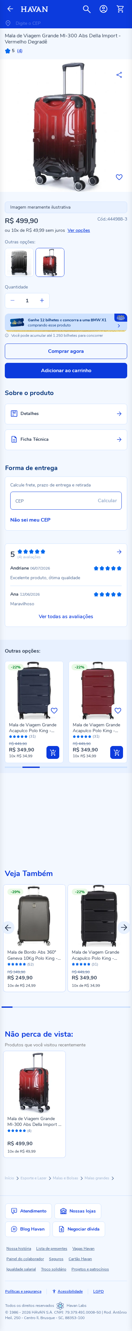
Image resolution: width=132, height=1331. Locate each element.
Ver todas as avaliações (66, 616)
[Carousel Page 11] (114, 1007)
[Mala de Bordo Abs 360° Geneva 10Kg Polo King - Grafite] (34, 916)
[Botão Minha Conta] (103, 9)
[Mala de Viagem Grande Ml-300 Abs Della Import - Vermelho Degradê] (34, 1082)
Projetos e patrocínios (90, 1269)
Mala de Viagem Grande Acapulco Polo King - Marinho (32, 731)
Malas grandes (97, 1178)
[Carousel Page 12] (125, 1007)
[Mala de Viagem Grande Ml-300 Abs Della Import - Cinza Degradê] (19, 275)
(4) (29, 1131)
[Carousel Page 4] (39, 1007)
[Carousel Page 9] (92, 1007)
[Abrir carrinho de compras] (120, 9)
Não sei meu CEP (30, 520)
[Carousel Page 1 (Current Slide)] (7, 1007)
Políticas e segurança (23, 1291)
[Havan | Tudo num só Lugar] (34, 9)
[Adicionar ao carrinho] (52, 752)
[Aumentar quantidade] (42, 300)
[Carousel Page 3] (28, 1007)
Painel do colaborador (25, 1258)
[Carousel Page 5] (50, 1007)
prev (8, 927)
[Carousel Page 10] (103, 1007)
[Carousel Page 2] (17, 1007)
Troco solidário (53, 1269)
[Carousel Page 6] (60, 1007)
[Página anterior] (10, 9)
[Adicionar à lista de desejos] (119, 177)
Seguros (56, 1258)
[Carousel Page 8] (82, 1007)
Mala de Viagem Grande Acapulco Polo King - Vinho (96, 731)
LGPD (98, 1291)
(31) (32, 736)
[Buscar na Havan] (87, 9)
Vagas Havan (83, 1248)
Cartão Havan (80, 1258)
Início (10, 1178)
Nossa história (18, 1248)
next (124, 927)
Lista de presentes (51, 1248)
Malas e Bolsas (66, 1178)
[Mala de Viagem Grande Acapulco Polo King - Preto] (99, 916)
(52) (30, 964)
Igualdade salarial (21, 1269)
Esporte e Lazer (34, 1178)
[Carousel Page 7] (71, 1007)
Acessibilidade (70, 1291)
